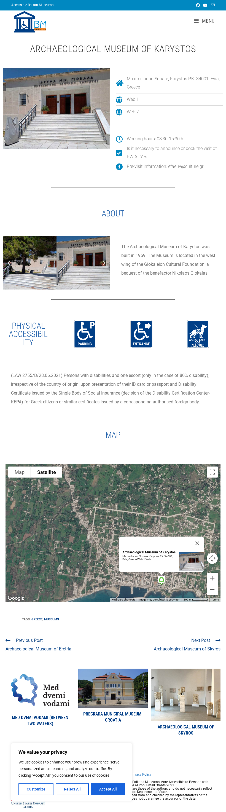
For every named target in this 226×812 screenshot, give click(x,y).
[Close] (197, 543)
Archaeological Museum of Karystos (149, 552)
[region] (71, 772)
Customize (36, 789)
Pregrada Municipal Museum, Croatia (112, 717)
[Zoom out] (212, 589)
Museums (51, 619)
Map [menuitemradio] (20, 472)
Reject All (72, 789)
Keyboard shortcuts (123, 599)
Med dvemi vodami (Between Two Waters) (40, 720)
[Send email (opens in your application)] (212, 5)
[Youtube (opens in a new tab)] (205, 5)
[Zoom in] (212, 578)
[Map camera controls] (212, 558)
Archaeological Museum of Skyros (186, 730)
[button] (9, 262)
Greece (36, 619)
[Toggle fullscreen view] (212, 472)
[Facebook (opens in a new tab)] (197, 5)
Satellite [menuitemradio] (46, 472)
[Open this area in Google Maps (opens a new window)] (16, 598)
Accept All (108, 789)
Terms (215, 599)
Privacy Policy (140, 774)
